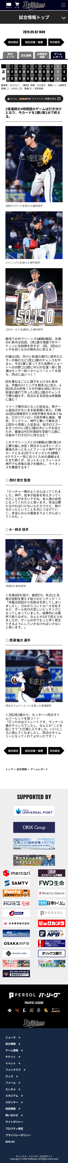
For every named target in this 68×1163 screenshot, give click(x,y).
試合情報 (22, 769)
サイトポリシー (14, 1122)
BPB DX (10, 1141)
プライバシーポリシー (18, 1135)
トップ (9, 769)
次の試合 (55, 42)
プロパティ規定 (14, 1128)
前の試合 (13, 42)
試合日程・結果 (34, 42)
